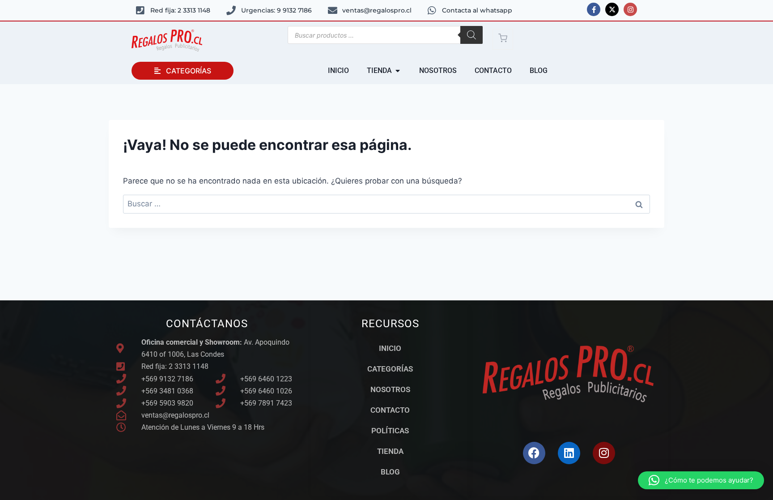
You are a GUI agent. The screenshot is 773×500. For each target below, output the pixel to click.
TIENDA (390, 451)
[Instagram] (630, 9)
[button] (701, 480)
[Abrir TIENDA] (397, 70)
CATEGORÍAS (390, 368)
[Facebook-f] (593, 9)
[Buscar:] (386, 203)
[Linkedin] (569, 453)
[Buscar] (471, 35)
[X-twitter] (612, 9)
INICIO (390, 348)
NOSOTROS (390, 389)
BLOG (390, 471)
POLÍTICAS (390, 430)
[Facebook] (534, 453)
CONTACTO (390, 410)
